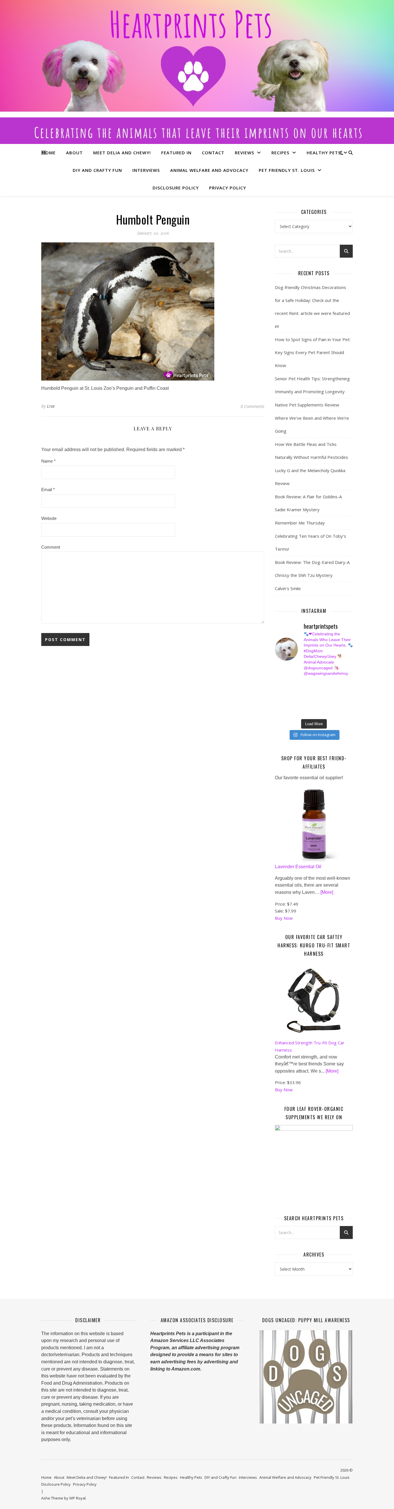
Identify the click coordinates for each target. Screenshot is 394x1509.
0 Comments (252, 406)
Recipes (280, 152)
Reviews (244, 152)
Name (48, 461)
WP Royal (77, 1498)
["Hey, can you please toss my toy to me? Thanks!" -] (278, 705)
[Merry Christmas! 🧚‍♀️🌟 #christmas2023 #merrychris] (318, 711)
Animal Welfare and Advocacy (209, 170)
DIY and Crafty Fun (97, 170)
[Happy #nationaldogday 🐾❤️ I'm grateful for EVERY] (278, 691)
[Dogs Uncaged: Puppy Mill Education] (306, 1377)
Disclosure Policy (176, 188)
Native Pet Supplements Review (307, 405)
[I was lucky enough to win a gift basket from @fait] (278, 698)
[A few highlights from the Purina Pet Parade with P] (278, 711)
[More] (326, 892)
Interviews (146, 170)
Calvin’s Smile (288, 588)
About (74, 152)
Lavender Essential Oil (298, 866)
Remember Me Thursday (300, 523)
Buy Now (284, 918)
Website (49, 518)
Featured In (176, 152)
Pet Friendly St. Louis (287, 170)
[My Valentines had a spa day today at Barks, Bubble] (338, 705)
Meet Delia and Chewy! (122, 152)
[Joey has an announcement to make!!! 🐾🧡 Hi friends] (278, 684)
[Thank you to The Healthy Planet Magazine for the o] (318, 698)
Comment (50, 547)
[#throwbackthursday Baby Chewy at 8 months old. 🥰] (318, 705)
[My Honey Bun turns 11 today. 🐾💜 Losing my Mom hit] (318, 691)
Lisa (51, 406)
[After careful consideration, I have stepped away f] (298, 684)
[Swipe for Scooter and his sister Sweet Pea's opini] (338, 711)
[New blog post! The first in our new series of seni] (298, 698)
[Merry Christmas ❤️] (338, 684)
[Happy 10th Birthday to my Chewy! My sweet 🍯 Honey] (338, 698)
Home (49, 152)
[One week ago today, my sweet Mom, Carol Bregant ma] (338, 691)
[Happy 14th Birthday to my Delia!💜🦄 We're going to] (298, 705)
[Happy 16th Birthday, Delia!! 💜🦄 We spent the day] (318, 684)
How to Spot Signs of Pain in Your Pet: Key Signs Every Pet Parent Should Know (312, 352)
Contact (213, 152)
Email (48, 489)
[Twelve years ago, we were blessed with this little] (298, 711)
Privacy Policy (227, 188)
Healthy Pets (324, 152)
